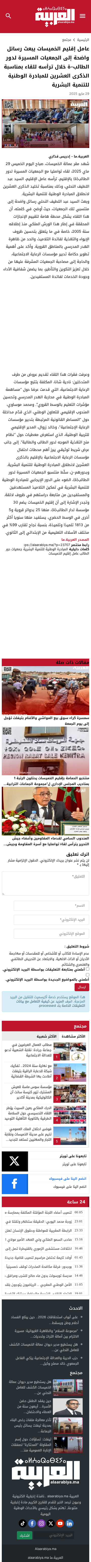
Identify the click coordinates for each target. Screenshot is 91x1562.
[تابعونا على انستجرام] (41, 1523)
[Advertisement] (45, 325)
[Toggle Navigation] (84, 16)
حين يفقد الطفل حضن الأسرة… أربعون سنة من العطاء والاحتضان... (34, 1406)
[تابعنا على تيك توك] (23, 1523)
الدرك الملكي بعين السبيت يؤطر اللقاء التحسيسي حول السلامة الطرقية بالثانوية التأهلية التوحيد (28, 1113)
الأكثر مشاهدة (73, 1036)
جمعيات (16, 549)
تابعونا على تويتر (74, 1164)
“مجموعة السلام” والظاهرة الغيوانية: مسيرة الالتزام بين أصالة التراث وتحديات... (47, 1334)
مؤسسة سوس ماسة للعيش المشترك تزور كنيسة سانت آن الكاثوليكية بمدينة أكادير (31, 1092)
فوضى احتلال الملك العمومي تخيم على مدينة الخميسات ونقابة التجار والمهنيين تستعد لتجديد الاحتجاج (28, 1137)
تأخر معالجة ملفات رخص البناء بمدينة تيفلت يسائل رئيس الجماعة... (30, 1425)
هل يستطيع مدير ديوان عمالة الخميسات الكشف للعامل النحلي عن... (44, 1347)
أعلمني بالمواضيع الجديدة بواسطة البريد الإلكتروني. (47, 980)
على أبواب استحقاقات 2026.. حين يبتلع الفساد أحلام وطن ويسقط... (45, 1320)
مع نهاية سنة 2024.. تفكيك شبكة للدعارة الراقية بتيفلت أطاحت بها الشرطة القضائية (31, 1071)
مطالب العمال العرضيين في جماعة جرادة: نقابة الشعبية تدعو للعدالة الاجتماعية (28, 1050)
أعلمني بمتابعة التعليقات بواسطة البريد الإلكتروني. (43, 970)
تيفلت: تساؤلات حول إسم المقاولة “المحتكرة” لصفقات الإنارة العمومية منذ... (31, 1444)
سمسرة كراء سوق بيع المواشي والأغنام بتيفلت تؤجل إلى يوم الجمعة (46, 721)
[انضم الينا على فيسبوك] (32, 1523)
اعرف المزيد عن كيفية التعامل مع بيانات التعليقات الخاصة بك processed (50, 1003)
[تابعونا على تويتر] (51, 1523)
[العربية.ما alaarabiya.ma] (45, 1473)
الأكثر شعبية (47, 1036)
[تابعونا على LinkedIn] (69, 1523)
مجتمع (66, 40)
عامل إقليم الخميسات (64, 553)
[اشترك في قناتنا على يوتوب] (60, 1523)
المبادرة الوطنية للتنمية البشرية (45, 549)
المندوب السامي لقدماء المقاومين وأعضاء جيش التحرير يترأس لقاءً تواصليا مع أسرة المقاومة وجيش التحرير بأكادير (48, 844)
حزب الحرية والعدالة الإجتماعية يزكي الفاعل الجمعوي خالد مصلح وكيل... (47, 1361)
